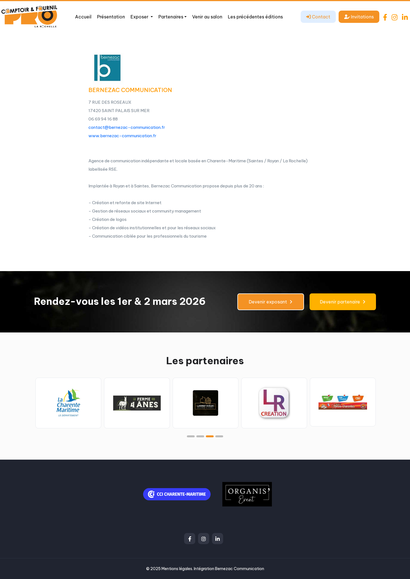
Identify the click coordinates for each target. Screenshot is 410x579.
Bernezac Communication (239, 568)
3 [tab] (210, 436)
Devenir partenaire (340, 302)
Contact (320, 17)
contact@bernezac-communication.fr (126, 127)
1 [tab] (191, 436)
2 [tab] (200, 436)
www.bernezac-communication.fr (122, 135)
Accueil (83, 17)
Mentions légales (176, 568)
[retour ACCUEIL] (29, 16)
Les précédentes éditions (255, 17)
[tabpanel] (68, 403)
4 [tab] (219, 436)
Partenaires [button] (170, 17)
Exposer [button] (140, 17)
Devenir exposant (268, 302)
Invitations (362, 17)
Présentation (111, 17)
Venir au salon (207, 17)
